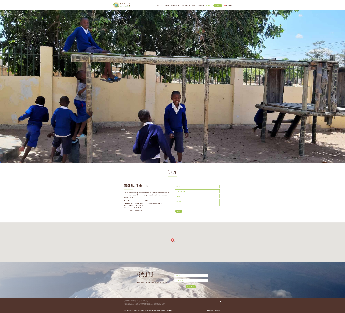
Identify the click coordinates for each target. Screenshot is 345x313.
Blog (193, 5)
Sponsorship (175, 5)
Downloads (200, 5)
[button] (173, 240)
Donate (217, 5)
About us (159, 5)
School (167, 5)
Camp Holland (185, 5)
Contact (208, 5)
